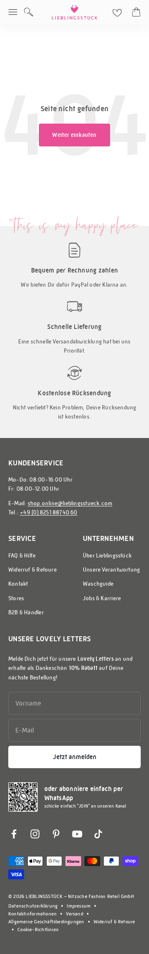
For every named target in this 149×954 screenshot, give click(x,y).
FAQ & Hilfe (22, 555)
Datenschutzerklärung (33, 906)
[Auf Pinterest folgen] (56, 834)
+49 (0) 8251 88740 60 (48, 512)
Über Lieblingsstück (107, 555)
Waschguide (98, 583)
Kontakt (18, 583)
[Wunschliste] (117, 12)
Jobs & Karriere (102, 598)
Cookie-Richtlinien (38, 929)
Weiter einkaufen (74, 134)
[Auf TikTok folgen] (98, 834)
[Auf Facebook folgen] (13, 834)
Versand (74, 914)
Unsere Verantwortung (111, 569)
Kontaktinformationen (32, 914)
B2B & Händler (26, 612)
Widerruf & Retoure (32, 569)
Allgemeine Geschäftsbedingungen (46, 922)
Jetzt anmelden (74, 757)
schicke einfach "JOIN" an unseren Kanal (85, 806)
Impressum (79, 906)
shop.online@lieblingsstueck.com (70, 503)
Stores (16, 598)
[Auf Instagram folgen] (35, 834)
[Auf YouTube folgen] (77, 834)
